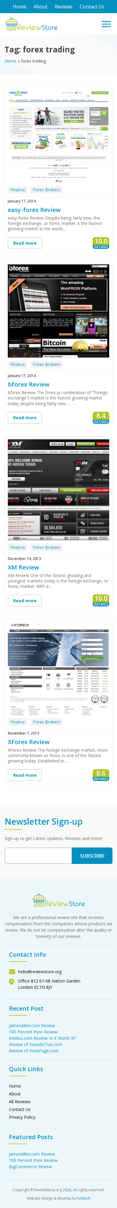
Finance (17, 190)
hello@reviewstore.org (40, 971)
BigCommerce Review (30, 1166)
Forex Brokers (46, 190)
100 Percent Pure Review (33, 1032)
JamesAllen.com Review (32, 1025)
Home (19, 6)
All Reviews (20, 1101)
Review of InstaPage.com (33, 1050)
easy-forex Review (34, 210)
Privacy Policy (22, 1117)
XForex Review (29, 742)
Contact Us (92, 6)
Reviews (64, 6)
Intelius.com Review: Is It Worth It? (42, 1038)
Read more (25, 243)
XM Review (23, 567)
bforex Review (28, 384)
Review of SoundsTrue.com (35, 1044)
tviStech (83, 1198)
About (40, 6)
